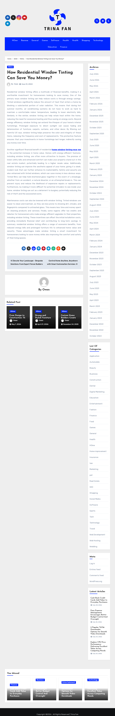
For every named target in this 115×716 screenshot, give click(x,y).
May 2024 (94, 223)
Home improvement (98, 451)
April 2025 (94, 157)
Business (24, 40)
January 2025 (96, 175)
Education (52, 47)
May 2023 (94, 294)
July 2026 (94, 74)
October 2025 (95, 128)
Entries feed (95, 569)
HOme (15, 40)
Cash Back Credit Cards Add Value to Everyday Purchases (99, 600)
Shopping (86, 40)
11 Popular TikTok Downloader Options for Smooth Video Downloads (70, 691)
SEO (91, 487)
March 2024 (95, 235)
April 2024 (94, 229)
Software (55, 40)
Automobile (95, 362)
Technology (98, 40)
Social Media (95, 499)
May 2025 (94, 151)
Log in (92, 563)
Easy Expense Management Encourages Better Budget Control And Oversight (99, 615)
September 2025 (97, 134)
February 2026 (96, 104)
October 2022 (96, 336)
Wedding (93, 547)
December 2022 (96, 324)
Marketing (94, 469)
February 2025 (96, 169)
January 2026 (96, 110)
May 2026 (94, 86)
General (35, 40)
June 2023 (94, 288)
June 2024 (94, 217)
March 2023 (95, 306)
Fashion (93, 410)
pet (91, 475)
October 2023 (95, 264)
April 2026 (94, 92)
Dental (92, 386)
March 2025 (95, 163)
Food (92, 422)
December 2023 (96, 253)
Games (45, 40)
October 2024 (96, 193)
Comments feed (97, 575)
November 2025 (96, 122)
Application (94, 356)
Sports (92, 511)
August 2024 (95, 205)
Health (66, 40)
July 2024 (94, 211)
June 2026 (94, 80)
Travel (92, 529)
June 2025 (94, 145)
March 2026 (95, 98)
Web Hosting (95, 541)
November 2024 (96, 187)
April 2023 (94, 300)
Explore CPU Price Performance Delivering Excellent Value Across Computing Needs (99, 646)
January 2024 (96, 247)
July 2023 (94, 282)
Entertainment (96, 404)
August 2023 (95, 276)
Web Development (97, 535)
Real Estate (94, 481)
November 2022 (96, 330)
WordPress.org (96, 581)
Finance (63, 47)
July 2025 (94, 139)
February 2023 (96, 312)
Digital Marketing (97, 392)
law (91, 463)
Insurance (94, 457)
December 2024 (96, 181)
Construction (95, 380)
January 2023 (96, 318)
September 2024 (97, 199)
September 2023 (97, 270)
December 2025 (96, 116)
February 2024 (96, 241)
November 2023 (96, 259)
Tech (92, 517)
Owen (16, 84)
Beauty (93, 368)
